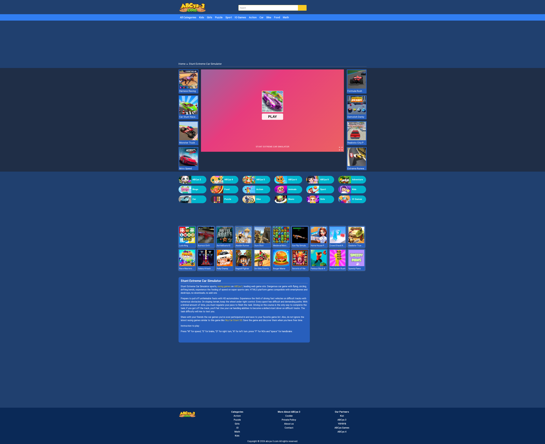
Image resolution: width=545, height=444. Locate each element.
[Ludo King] (187, 242)
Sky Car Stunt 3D (233, 320)
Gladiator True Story (357, 245)
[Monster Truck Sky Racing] (188, 139)
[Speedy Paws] (356, 265)
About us (289, 423)
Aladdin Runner (242, 245)
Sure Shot (259, 245)
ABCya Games (342, 427)
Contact (289, 427)
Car (261, 17)
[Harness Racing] (188, 87)
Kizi (342, 415)
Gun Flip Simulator (300, 245)
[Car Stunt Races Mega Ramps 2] (188, 113)
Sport (228, 17)
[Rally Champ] (225, 265)
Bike (268, 17)
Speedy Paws (354, 268)
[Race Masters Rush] (187, 265)
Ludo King (183, 245)
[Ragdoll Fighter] (243, 265)
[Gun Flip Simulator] (300, 242)
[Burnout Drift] (206, 242)
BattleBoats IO (223, 245)
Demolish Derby (355, 116)
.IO (237, 427)
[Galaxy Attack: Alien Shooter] (206, 265)
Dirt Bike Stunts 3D (263, 268)
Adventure (357, 179)
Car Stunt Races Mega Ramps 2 (188, 116)
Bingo (195, 189)
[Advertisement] (272, 41)
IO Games (240, 17)
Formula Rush (354, 91)
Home (182, 63)
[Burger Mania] (281, 265)
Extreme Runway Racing (356, 168)
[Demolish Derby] (356, 113)
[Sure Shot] (262, 242)
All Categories (188, 17)
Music (291, 199)
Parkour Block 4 (318, 268)
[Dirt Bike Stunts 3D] (262, 265)
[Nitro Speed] (188, 165)
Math (286, 17)
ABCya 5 (260, 179)
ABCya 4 (228, 179)
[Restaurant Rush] (338, 265)
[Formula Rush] (356, 87)
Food (277, 17)
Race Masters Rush (188, 268)
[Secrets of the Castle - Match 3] (300, 265)
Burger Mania (279, 268)
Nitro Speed (185, 168)
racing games (224, 286)
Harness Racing (187, 91)
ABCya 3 (238, 286)
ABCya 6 (292, 179)
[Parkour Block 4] (319, 265)
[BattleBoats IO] (225, 242)
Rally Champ (222, 268)
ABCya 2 (196, 179)
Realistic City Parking (356, 142)
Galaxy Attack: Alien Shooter (211, 268)
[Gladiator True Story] (356, 242)
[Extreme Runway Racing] (356, 165)
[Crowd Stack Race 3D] (338, 242)
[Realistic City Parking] (356, 139)
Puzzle (219, 17)
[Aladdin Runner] (243, 242)
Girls (209, 17)
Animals (292, 189)
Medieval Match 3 (281, 245)
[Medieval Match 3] (281, 242)
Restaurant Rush (337, 268)
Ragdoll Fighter (242, 268)
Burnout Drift (204, 245)
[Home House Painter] (319, 242)
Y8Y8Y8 (342, 423)
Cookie (289, 415)
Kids (201, 17)
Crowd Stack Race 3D (339, 245)
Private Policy (289, 419)
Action (253, 17)
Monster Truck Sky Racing (188, 142)
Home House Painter (320, 245)
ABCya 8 (324, 179)
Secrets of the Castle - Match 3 (306, 268)
